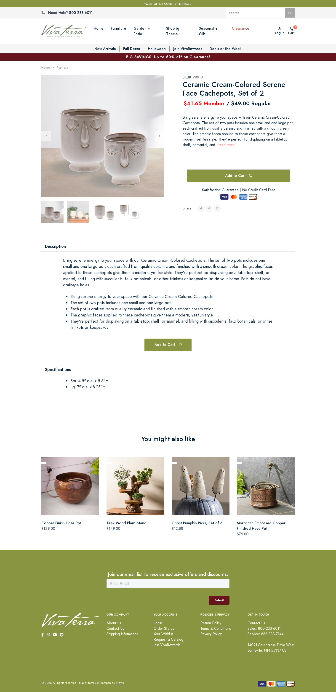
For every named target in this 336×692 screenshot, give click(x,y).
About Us (114, 623)
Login (158, 623)
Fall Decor (131, 48)
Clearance (240, 28)
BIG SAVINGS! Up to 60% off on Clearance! (168, 57)
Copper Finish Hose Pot (61, 523)
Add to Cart (236, 175)
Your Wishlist (163, 634)
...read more (225, 144)
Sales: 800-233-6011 (264, 628)
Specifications (58, 369)
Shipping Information (123, 634)
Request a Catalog (168, 639)
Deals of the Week (226, 48)
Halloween (157, 48)
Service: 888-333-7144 (265, 634)
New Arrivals (105, 48)
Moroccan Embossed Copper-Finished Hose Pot (262, 525)
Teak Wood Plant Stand (127, 523)
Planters (62, 67)
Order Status (164, 628)
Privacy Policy (211, 634)
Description (55, 246)
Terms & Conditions (215, 628)
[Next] (159, 136)
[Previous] (46, 136)
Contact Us (115, 628)
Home (45, 67)
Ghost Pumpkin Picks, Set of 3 (197, 523)
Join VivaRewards (187, 48)
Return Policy (210, 623)
